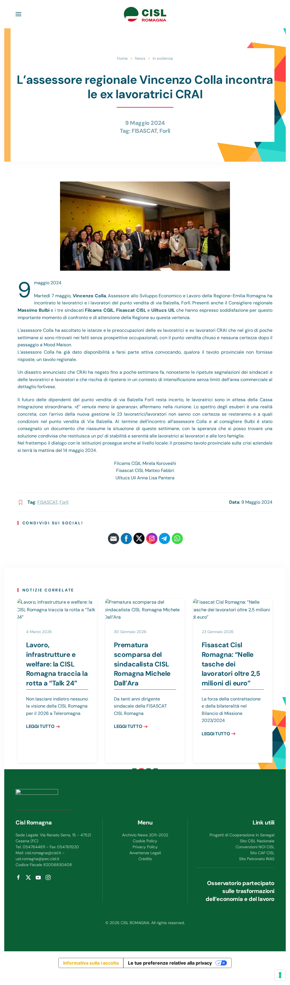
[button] (18, 14)
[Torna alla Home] (145, 14)
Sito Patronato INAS (256, 858)
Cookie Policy (145, 840)
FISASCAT (144, 130)
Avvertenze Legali (145, 852)
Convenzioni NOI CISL (255, 846)
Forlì (164, 130)
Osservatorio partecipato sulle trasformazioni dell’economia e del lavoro (240, 891)
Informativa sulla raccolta (91, 963)
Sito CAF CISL (262, 852)
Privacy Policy (145, 846)
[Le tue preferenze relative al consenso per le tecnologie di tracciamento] (280, 975)
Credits (145, 858)
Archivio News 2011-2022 (145, 834)
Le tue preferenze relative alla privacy (170, 963)
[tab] (134, 768)
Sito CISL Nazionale (257, 840)
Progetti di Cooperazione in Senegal (242, 834)
